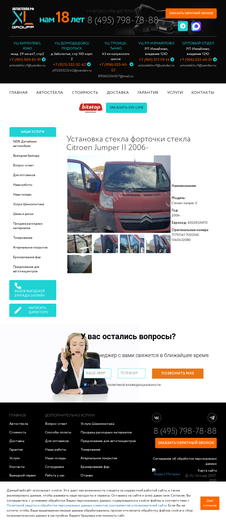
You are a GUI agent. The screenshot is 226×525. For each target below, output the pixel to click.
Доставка (16, 441)
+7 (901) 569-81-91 (25, 60)
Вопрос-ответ (23, 165)
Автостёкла (49, 93)
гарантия (147, 93)
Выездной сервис (22, 475)
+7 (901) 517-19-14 (154, 60)
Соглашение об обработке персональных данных (185, 461)
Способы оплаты (58, 432)
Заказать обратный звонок (191, 13)
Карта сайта (207, 470)
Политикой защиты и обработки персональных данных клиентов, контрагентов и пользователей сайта (87, 505)
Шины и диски (23, 214)
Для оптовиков (24, 175)
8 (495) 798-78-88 (123, 20)
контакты (202, 93)
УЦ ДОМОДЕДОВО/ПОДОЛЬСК (72, 46)
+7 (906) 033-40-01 (196, 60)
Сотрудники (54, 466)
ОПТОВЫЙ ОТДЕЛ (198, 43)
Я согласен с (124, 385)
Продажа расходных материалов (28, 226)
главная (18, 93)
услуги (175, 93)
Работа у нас (55, 475)
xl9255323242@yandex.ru (72, 70)
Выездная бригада (26, 156)
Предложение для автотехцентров (26, 269)
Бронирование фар (27, 257)
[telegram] (183, 26)
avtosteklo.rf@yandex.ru (27, 65)
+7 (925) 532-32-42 (69, 65)
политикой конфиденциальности (134, 385)
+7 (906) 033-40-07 (113, 67)
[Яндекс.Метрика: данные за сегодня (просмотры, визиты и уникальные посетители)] (166, 472)
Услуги (14, 458)
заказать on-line (126, 107)
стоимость (85, 93)
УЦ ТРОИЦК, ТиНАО (115, 46)
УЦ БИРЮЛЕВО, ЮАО (27, 46)
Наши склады (22, 194)
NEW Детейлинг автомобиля (25, 143)
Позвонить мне (177, 373)
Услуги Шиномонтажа (28, 204)
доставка (118, 93)
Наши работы (22, 185)
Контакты (17, 466)
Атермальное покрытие (30, 247)
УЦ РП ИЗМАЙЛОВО (156, 43)
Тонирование (22, 238)
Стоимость (17, 432)
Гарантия (16, 449)
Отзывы (87, 475)
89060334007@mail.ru (115, 76)
